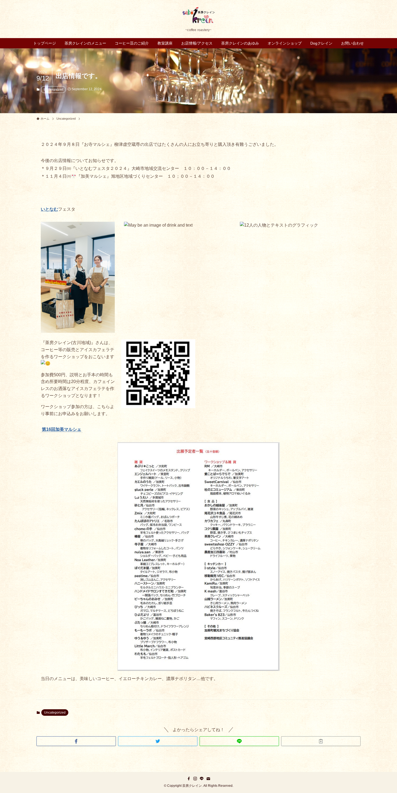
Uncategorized (53, 89)
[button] (76, 741)
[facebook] (188, 778)
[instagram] (195, 778)
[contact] (208, 778)
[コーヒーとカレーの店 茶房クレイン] (198, 15)
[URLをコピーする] (321, 741)
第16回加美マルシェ (61, 429)
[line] (201, 778)
